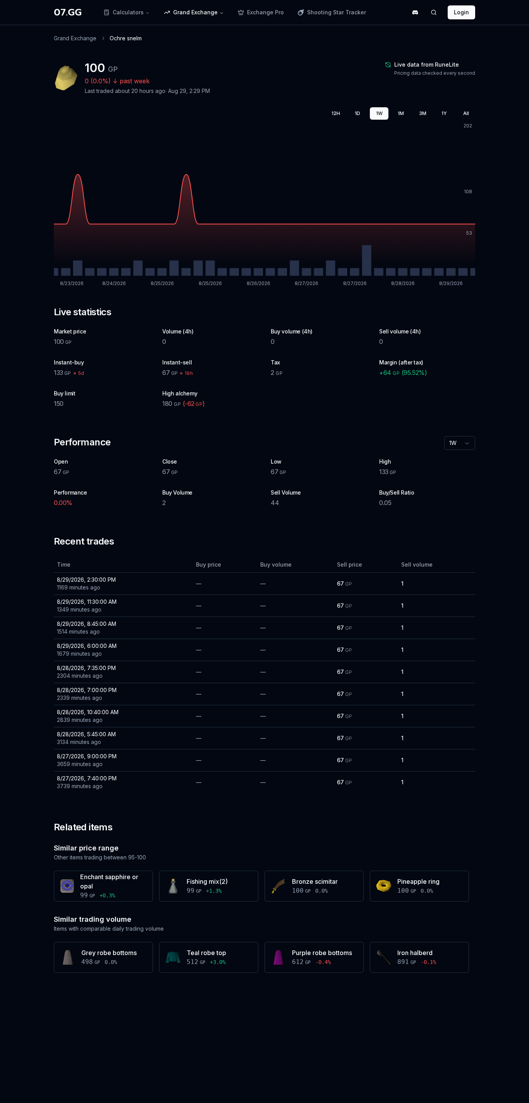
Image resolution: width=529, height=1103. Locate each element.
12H (335, 113)
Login (461, 12)
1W (379, 113)
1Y (444, 113)
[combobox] (459, 443)
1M (401, 113)
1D (357, 113)
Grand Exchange (75, 38)
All (466, 113)
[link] (126, 38)
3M (422, 113)
